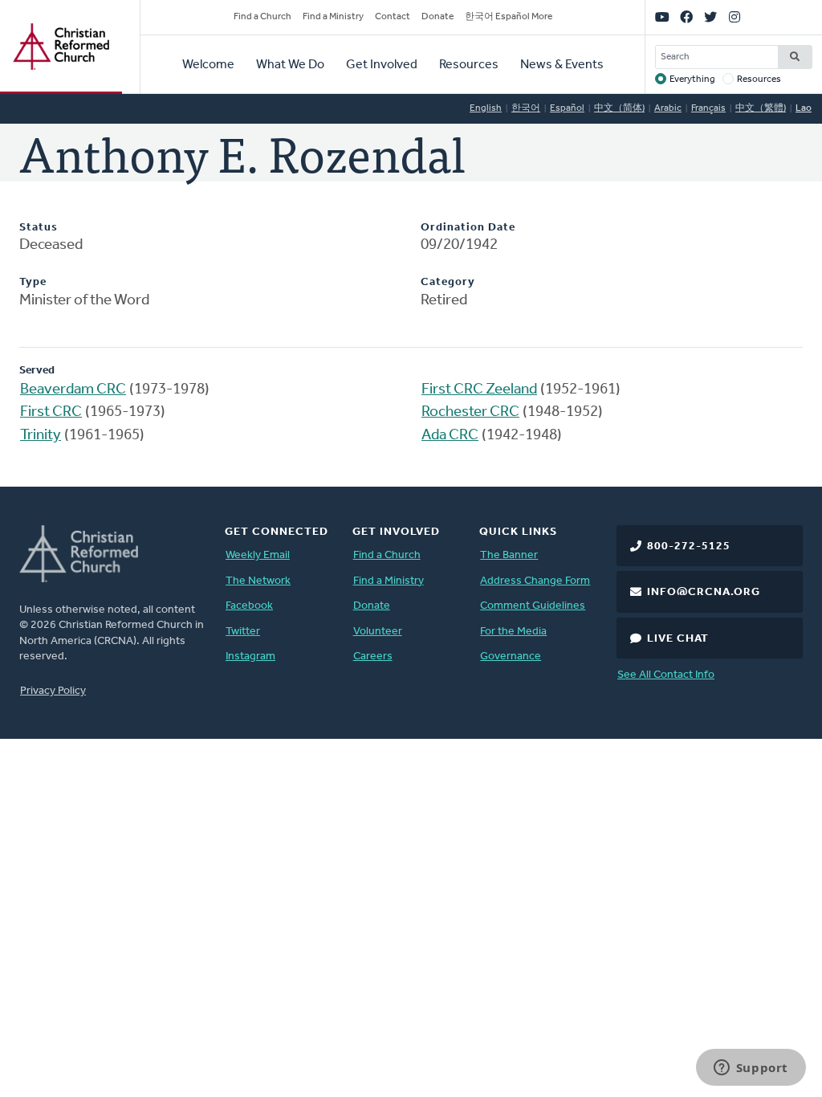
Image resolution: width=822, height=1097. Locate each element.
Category (448, 282)
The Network (258, 581)
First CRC (51, 412)
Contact (392, 17)
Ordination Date (468, 228)
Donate (437, 17)
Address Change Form (535, 581)
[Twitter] (710, 17)
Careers (373, 656)
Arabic (668, 108)
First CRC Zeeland (479, 390)
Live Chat (678, 639)
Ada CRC (449, 435)
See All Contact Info (665, 675)
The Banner (509, 555)
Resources (468, 65)
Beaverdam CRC (73, 390)
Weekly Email (258, 555)
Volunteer (377, 632)
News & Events (562, 65)
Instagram (250, 656)
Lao (804, 108)
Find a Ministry (333, 17)
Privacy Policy (53, 691)
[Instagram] (734, 17)
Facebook (249, 606)
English (486, 108)
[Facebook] (686, 17)
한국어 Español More (508, 17)
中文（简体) (619, 108)
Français (708, 108)
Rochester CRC (470, 412)
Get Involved (381, 65)
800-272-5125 (688, 546)
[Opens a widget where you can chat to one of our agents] (750, 1069)
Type (33, 282)
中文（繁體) (760, 108)
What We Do (290, 65)
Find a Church (262, 17)
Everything (692, 79)
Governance (510, 656)
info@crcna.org (703, 592)
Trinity (40, 435)
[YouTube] (662, 17)
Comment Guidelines (532, 606)
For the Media (513, 632)
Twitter (243, 632)
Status (38, 228)
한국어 (525, 108)
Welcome (208, 65)
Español (567, 108)
